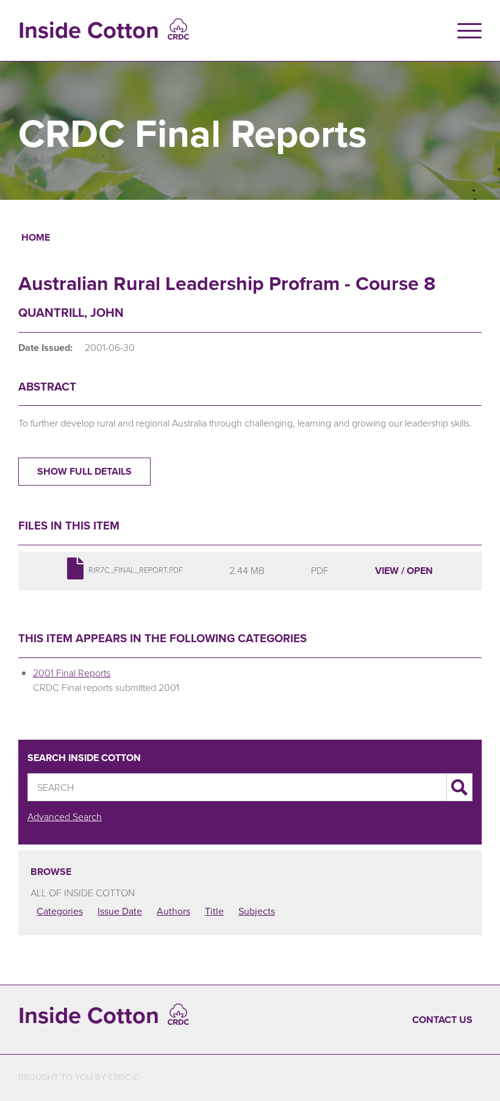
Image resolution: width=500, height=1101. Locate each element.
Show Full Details (84, 471)
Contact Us (442, 1019)
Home (35, 237)
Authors (173, 911)
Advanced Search (64, 817)
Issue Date (120, 911)
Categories (60, 911)
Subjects (256, 911)
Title (214, 911)
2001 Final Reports (71, 673)
